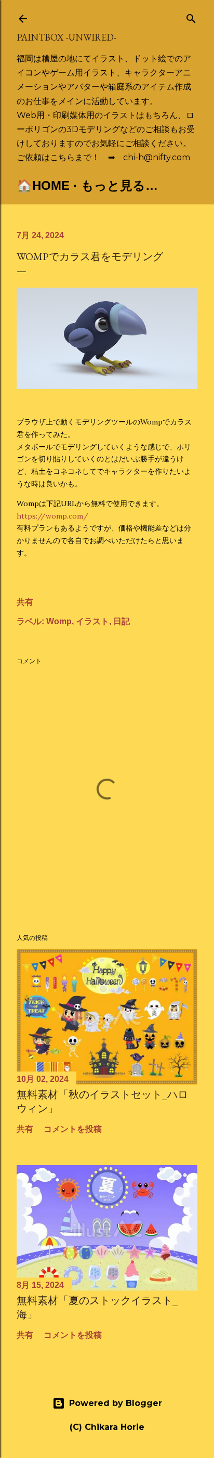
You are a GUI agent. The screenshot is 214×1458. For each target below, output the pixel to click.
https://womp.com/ (52, 516)
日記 (121, 621)
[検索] (191, 16)
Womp (59, 621)
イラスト (92, 621)
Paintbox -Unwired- (66, 37)
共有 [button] (25, 602)
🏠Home (43, 185)
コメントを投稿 (73, 1129)
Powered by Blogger (115, 1403)
